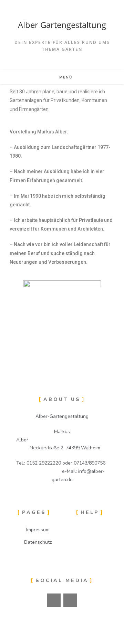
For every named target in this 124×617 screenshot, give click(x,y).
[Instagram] (70, 600)
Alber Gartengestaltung (62, 24)
